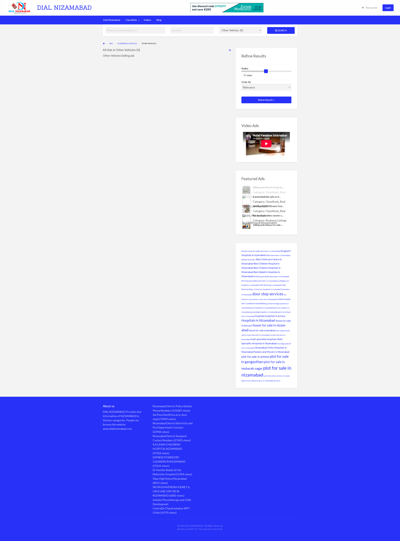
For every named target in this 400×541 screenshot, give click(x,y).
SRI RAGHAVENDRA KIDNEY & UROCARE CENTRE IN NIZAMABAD (171, 491)
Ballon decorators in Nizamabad (278, 255)
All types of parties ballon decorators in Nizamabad (260, 251)
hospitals (260, 316)
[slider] (266, 71)
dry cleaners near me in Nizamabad (263, 299)
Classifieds (131, 19)
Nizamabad (261, 347)
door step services (267, 294)
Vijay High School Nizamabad (170, 478)
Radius (244, 68)
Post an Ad (371, 7)
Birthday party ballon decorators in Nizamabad (271, 276)
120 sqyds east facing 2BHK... (268, 225)
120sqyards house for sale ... (268, 215)
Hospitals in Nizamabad (258, 320)
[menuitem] (369, 8)
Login (388, 7)
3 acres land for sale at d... (267, 187)
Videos (147, 19)
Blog (158, 19)
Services (277, 381)
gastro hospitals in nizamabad (261, 308)
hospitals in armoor (275, 316)
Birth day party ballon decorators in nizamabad (259, 281)
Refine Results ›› (266, 99)
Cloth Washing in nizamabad (270, 285)
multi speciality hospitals (263, 339)
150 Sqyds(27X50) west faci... (268, 196)
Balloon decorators (248, 260)
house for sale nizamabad (262, 330)
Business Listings (276, 211)
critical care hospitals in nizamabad (267, 289)
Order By (246, 82)
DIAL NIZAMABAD (64, 7)
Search (282, 30)
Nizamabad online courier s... (268, 206)
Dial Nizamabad (111, 19)
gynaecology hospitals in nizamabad (264, 312)
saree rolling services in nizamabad (259, 381)
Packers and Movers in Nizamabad (271, 351)
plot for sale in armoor (255, 356)
